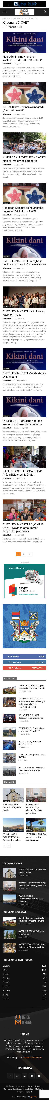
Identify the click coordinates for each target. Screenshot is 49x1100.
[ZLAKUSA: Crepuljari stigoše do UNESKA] (9, 758)
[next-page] (29, 554)
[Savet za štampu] (24, 581)
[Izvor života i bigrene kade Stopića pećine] (9, 745)
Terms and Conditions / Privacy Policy (18, 1089)
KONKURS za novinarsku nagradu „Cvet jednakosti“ (23, 108)
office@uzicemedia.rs (32, 1057)
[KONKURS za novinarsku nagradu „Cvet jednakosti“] (24, 93)
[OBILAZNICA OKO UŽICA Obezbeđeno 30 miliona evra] (9, 718)
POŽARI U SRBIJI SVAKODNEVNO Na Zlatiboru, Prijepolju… (11, 837)
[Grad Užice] (24, 626)
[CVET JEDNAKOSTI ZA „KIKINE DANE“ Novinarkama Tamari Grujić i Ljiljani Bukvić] (24, 510)
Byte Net (33, 1096)
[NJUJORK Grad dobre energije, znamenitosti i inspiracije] (9, 771)
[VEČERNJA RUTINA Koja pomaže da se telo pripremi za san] (36, 825)
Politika (29, 801)
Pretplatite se (38, 668)
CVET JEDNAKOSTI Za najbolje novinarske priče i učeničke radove (24, 262)
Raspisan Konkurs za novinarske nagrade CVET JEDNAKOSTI (23, 209)
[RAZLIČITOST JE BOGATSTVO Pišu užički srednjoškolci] (24, 457)
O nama (20, 1092)
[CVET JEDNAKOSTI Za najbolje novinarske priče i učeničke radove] (24, 247)
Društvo (6, 52)
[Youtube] (39, 1076)
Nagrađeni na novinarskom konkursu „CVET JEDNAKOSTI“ (22, 58)
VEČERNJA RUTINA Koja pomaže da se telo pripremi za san (36, 837)
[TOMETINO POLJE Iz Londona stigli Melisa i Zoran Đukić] (9, 732)
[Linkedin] (24, 1076)
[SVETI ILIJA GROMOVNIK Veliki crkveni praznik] (9, 934)
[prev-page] (4, 846)
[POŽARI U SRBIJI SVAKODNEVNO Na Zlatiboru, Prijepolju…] (13, 825)
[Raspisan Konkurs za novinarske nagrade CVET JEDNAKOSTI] (24, 193)
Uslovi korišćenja (34, 1086)
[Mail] (32, 1076)
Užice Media (8, 64)
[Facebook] (10, 1076)
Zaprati (40, 662)
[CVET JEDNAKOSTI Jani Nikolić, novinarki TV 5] (24, 297)
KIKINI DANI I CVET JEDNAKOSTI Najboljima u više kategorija (24, 159)
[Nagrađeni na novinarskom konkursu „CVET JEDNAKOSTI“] (24, 42)
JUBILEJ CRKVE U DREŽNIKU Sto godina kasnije (12, 807)
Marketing (39, 1089)
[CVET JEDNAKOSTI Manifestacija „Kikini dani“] (24, 359)
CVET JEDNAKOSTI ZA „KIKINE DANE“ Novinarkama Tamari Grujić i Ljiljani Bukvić (23, 528)
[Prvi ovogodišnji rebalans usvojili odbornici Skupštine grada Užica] (36, 795)
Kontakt (29, 1092)
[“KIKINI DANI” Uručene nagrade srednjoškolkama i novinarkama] (24, 406)
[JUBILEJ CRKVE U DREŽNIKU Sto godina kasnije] (13, 795)
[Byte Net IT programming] (24, 4)
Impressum (20, 1086)
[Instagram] (17, 1076)
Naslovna (6, 18)
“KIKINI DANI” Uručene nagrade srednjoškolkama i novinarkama (22, 422)
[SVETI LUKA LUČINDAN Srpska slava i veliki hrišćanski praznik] (9, 689)
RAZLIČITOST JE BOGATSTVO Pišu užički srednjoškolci (22, 473)
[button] (4, 12)
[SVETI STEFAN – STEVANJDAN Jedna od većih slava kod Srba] (9, 948)
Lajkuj (41, 656)
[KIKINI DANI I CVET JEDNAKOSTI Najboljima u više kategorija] (24, 143)
